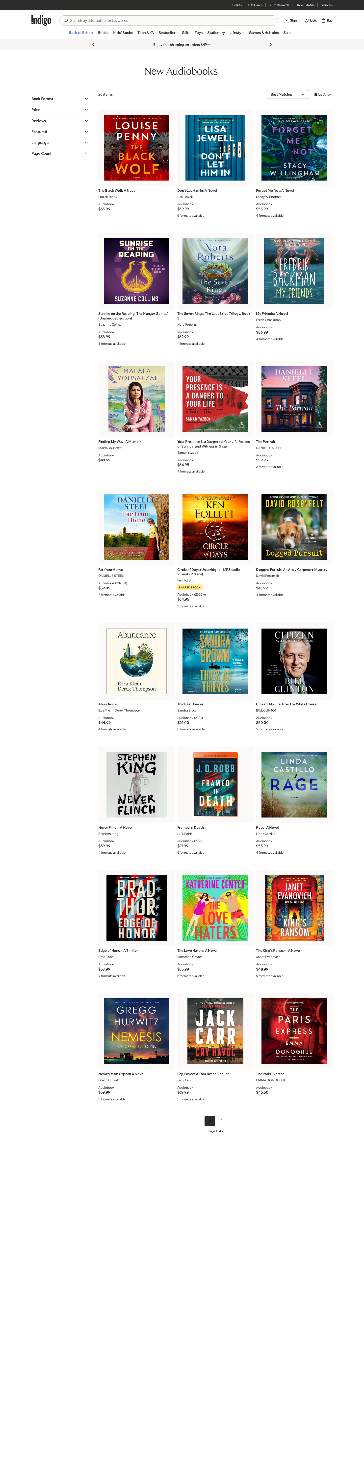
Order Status (304, 5)
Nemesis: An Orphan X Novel (121, 1074)
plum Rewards (279, 5)
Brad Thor (105, 957)
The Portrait (265, 441)
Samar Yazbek (187, 452)
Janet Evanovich (268, 957)
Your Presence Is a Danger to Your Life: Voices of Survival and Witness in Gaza (213, 444)
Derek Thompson (127, 710)
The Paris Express (270, 1074)
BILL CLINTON (266, 710)
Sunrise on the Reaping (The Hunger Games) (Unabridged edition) (133, 315)
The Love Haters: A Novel (197, 950)
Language (40, 142)
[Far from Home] (136, 526)
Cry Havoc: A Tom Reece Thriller (203, 1074)
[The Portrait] (294, 399)
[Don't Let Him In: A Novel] (215, 148)
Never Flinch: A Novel (115, 827)
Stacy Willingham (269, 197)
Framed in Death (190, 827)
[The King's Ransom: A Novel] (294, 908)
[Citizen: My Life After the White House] (294, 661)
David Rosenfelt (267, 576)
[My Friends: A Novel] (294, 271)
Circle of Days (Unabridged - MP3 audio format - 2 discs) (208, 572)
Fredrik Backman (268, 320)
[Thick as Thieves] (215, 661)
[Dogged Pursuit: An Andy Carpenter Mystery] (294, 526)
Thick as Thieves (190, 704)
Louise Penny (107, 197)
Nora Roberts (187, 324)
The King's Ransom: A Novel (278, 950)
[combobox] (172, 20)
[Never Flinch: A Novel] (136, 785)
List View (325, 94)
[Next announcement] (270, 44)
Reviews (38, 120)
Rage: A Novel (267, 827)
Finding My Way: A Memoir (119, 441)
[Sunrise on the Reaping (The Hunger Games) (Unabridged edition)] (136, 271)
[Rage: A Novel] (294, 785)
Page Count (41, 153)
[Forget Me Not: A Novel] (294, 148)
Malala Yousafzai (110, 448)
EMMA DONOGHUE (271, 1080)
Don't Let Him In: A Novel (197, 190)
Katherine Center (189, 957)
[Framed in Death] (215, 785)
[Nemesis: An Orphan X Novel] (136, 1031)
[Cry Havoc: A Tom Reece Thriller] (215, 1031)
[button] (81, 34)
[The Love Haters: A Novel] (215, 908)
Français (327, 5)
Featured (39, 131)
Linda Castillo (265, 834)
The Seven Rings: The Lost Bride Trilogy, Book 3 (213, 315)
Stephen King (108, 834)
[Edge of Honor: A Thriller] (136, 908)
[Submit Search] (65, 20)
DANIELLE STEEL (268, 448)
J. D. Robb (184, 834)
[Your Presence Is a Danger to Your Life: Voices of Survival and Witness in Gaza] (215, 399)
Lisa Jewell (185, 197)
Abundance (107, 704)
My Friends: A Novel (272, 313)
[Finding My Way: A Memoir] (136, 399)
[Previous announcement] (93, 44)
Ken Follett (185, 580)
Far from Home (110, 569)
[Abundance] (136, 661)
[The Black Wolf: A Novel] (136, 148)
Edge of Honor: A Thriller (118, 950)
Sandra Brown (187, 710)
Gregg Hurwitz (108, 1080)
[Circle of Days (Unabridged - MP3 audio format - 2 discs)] (215, 526)
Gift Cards (255, 5)
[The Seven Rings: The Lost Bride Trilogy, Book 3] (215, 271)
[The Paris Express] (294, 1031)
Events (237, 5)
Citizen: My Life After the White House (286, 704)
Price (35, 109)
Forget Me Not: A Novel (275, 190)
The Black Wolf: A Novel (117, 190)
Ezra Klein (105, 710)
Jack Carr (184, 1080)
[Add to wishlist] (169, 181)
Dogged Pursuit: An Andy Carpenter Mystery (292, 569)
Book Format (42, 98)
